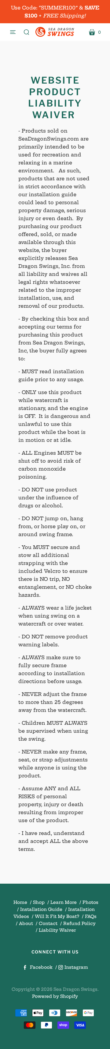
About (26, 923)
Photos (90, 902)
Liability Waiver (57, 930)
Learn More (63, 902)
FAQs (91, 916)
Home (20, 902)
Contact (48, 923)
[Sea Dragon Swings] (55, 32)
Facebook (41, 967)
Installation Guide (41, 909)
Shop (39, 902)
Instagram (76, 967)
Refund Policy (79, 923)
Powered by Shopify (55, 996)
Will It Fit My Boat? (57, 916)
